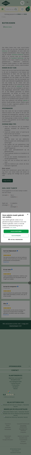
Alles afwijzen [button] (16, 235)
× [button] (27, 214)
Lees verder (13, 227)
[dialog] (15, 227)
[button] (15, 239)
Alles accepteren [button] (16, 231)
